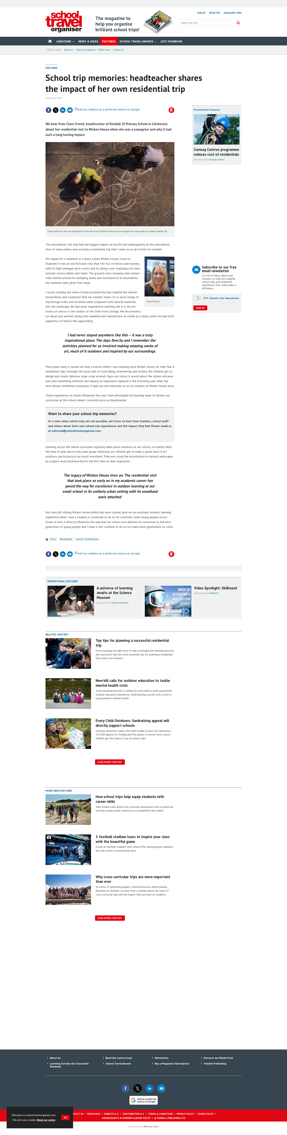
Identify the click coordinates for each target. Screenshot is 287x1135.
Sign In (201, 12)
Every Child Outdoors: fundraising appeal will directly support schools (132, 723)
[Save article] (171, 110)
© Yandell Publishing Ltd (169, 1118)
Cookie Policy (205, 1113)
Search (238, 22)
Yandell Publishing (215, 1063)
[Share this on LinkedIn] (63, 110)
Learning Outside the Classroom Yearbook (69, 1065)
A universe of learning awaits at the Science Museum (115, 593)
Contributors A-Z (133, 1113)
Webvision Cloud (151, 1126)
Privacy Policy (185, 1113)
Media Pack (104, 49)
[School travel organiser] (64, 31)
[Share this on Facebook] (48, 110)
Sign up (200, 307)
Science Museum (120, 602)
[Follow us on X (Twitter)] (137, 1088)
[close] (174, 103)
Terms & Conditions (160, 1113)
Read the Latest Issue (119, 1057)
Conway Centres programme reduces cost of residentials (216, 152)
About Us (68, 49)
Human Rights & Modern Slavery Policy (126, 1118)
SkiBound (213, 593)
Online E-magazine (86, 49)
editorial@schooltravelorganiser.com (76, 431)
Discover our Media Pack (218, 1057)
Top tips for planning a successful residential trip (132, 643)
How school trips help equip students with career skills (130, 799)
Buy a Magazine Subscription (172, 1063)
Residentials (66, 539)
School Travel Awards (118, 1063)
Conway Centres (216, 159)
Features (51, 68)
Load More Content (110, 762)
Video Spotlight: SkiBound (215, 588)
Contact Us (118, 49)
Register (214, 12)
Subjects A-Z (111, 1113)
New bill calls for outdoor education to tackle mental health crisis (133, 683)
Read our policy (46, 1120)
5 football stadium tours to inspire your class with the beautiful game (133, 839)
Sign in (132, 103)
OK (65, 1117)
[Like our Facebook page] (125, 1088)
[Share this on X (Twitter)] (56, 110)
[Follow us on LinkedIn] (149, 1088)
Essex (53, 539)
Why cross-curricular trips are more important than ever (133, 879)
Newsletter (162, 1057)
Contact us (76, 1113)
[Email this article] (70, 110)
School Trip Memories (87, 539)
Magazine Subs (232, 12)
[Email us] (161, 1088)
